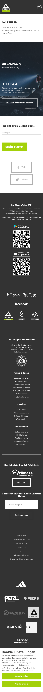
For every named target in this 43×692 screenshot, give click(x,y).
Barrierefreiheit (21, 543)
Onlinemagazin (21, 394)
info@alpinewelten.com (21, 352)
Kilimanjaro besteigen (21, 413)
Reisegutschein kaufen (21, 391)
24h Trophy (21, 410)
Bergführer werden (21, 438)
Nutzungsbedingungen (21, 539)
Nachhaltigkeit (21, 435)
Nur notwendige (21, 676)
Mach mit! (21, 482)
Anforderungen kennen (21, 385)
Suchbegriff (6, 133)
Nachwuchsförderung (21, 441)
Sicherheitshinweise (21, 555)
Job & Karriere (21, 444)
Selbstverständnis (21, 432)
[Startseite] (6, 7)
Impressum (21, 535)
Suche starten (14, 146)
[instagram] (13, 297)
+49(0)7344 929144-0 (23, 347)
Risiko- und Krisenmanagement (21, 559)
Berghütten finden (21, 382)
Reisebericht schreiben (21, 388)
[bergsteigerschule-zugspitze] (21, 320)
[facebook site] (21, 306)
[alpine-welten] (8, 320)
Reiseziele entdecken (21, 378)
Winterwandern (21, 419)
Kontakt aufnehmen (21, 397)
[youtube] (29, 297)
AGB (21, 551)
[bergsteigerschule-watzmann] (35, 320)
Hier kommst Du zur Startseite (19, 103)
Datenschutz (21, 547)
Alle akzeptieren (21, 684)
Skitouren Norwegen (21, 416)
